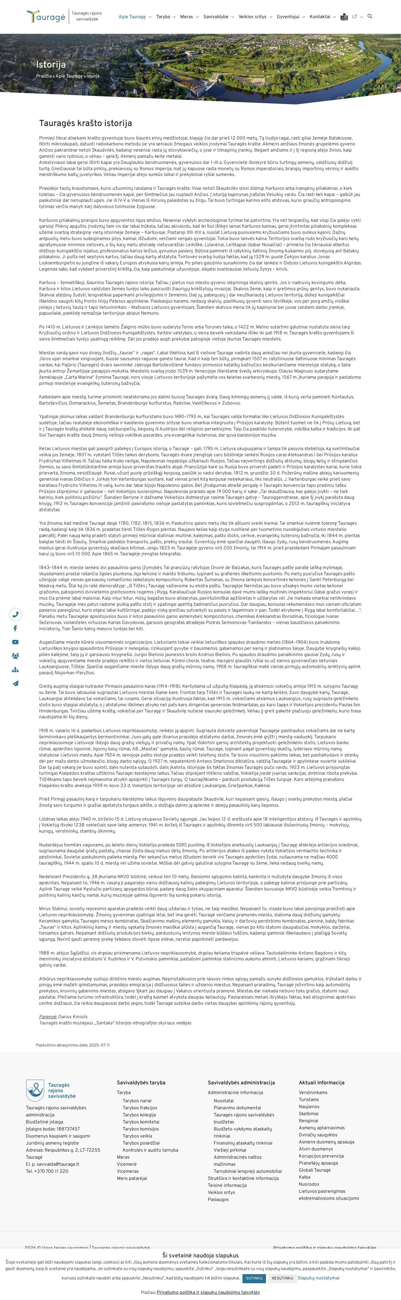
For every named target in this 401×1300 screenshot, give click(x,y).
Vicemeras (128, 1172)
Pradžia (44, 76)
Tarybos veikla (137, 1136)
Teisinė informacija (227, 1186)
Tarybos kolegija (139, 1115)
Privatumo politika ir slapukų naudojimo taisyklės (325, 1248)
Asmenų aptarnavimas (322, 1128)
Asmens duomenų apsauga (326, 1142)
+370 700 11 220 (51, 1172)
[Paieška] (370, 17)
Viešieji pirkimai (230, 1150)
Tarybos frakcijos (140, 1108)
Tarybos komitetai (141, 1122)
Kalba (304, 1177)
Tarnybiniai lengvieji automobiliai (248, 1172)
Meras (123, 1157)
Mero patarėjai (132, 1179)
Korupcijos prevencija (321, 1156)
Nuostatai (224, 1101)
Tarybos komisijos (141, 1129)
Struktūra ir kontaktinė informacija (243, 1179)
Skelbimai (309, 1114)
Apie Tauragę (69, 76)
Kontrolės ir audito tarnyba (150, 1150)
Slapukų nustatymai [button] (318, 1278)
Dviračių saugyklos (318, 1135)
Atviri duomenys (316, 1149)
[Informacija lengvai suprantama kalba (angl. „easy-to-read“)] (346, 17)
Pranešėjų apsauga (318, 1163)
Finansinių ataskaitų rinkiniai (243, 1143)
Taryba (124, 1093)
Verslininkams (313, 1093)
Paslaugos (218, 1200)
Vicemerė (127, 1165)
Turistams (309, 1100)
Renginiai (308, 1121)
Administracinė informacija (235, 1093)
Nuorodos (309, 1184)
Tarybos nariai (137, 1101)
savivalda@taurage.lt (58, 1165)
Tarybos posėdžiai (141, 1143)
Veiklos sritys (221, 1193)
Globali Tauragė (315, 1170)
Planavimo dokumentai (237, 1108)
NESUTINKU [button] (282, 1278)
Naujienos (309, 1107)
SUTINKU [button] (254, 1278)
